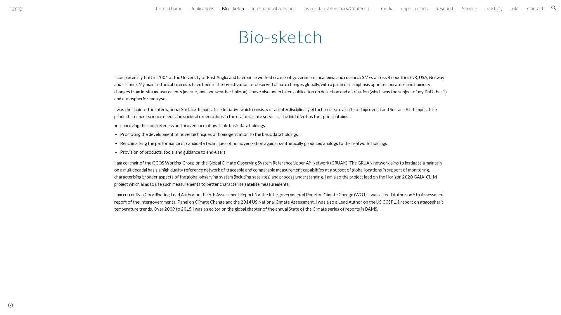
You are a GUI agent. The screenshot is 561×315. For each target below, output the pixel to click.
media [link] (387, 8)
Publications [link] (202, 8)
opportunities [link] (414, 8)
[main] (280, 36)
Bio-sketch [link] (233, 8)
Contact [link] (535, 8)
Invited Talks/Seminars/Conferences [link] (338, 8)
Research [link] (444, 8)
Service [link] (469, 8)
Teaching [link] (493, 8)
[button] (554, 8)
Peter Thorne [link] (169, 8)
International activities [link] (274, 8)
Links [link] (514, 8)
